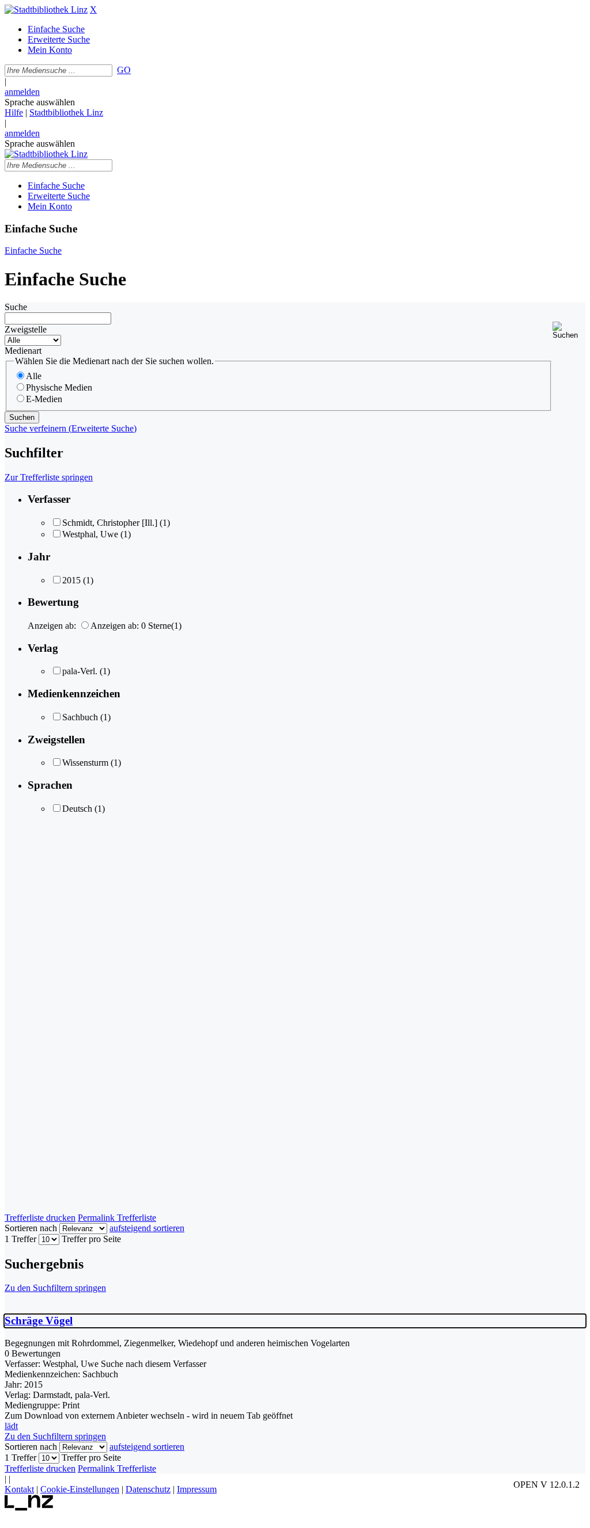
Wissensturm (85, 762)
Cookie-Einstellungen (79, 1489)
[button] (569, 330)
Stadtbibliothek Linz (66, 112)
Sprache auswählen (40, 102)
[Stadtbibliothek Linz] (46, 9)
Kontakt (19, 1489)
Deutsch (77, 808)
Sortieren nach (31, 1228)
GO (124, 70)
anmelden (22, 92)
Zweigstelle (26, 329)
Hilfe (14, 112)
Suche (16, 307)
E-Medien (44, 399)
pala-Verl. (79, 671)
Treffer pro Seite (91, 1239)
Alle (33, 376)
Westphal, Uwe (90, 534)
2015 (71, 580)
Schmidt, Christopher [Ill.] (109, 523)
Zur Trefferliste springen (49, 477)
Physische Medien (59, 387)
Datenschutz (148, 1489)
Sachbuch (80, 717)
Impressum (197, 1489)
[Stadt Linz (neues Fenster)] (29, 1507)
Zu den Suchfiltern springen (55, 1288)
